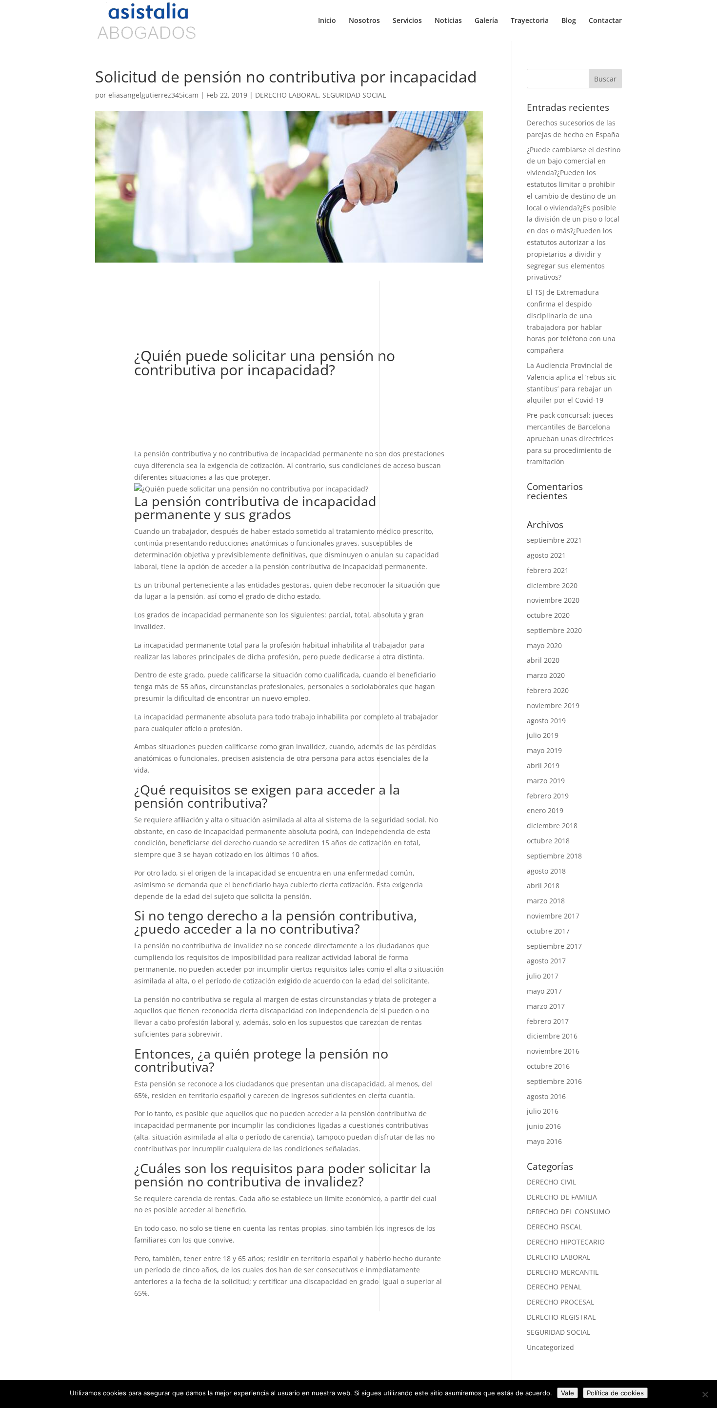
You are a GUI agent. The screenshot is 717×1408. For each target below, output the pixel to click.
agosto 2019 (546, 720)
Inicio (327, 21)
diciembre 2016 (552, 1036)
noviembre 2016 (553, 1051)
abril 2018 (543, 885)
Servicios (407, 21)
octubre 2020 (548, 615)
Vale (567, 1393)
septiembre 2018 (554, 855)
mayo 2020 (544, 645)
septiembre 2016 (554, 1081)
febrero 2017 (548, 1021)
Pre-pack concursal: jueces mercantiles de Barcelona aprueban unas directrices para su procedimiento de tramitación (570, 438)
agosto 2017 (546, 960)
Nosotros (364, 21)
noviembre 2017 (553, 915)
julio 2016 (542, 1111)
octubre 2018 (548, 840)
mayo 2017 (544, 991)
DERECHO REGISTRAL (561, 1317)
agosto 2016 (546, 1096)
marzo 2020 (546, 675)
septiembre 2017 (554, 946)
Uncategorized (550, 1347)
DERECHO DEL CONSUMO (568, 1211)
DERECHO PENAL (554, 1286)
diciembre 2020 (552, 585)
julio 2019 (542, 735)
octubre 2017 (548, 931)
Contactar (605, 21)
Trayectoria (530, 21)
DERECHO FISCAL (554, 1226)
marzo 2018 (546, 900)
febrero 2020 (548, 690)
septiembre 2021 (554, 540)
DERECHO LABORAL (287, 95)
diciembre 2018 (552, 825)
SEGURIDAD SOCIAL (354, 95)
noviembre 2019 (553, 705)
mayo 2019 (544, 750)
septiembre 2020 (554, 630)
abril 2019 (543, 765)
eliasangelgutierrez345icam (153, 95)
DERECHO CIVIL (551, 1181)
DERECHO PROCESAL (560, 1301)
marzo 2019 (546, 780)
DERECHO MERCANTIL (562, 1272)
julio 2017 (542, 975)
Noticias (448, 21)
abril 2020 (543, 660)
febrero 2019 (548, 795)
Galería (486, 21)
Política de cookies (615, 1393)
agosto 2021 (546, 555)
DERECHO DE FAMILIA (562, 1197)
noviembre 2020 (553, 600)
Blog (568, 21)
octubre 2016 (548, 1066)
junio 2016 (544, 1126)
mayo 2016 (544, 1141)
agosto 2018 (546, 871)
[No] (705, 1394)
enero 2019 (545, 810)
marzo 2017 (546, 1006)
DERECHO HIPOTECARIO (566, 1241)
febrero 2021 (548, 570)
